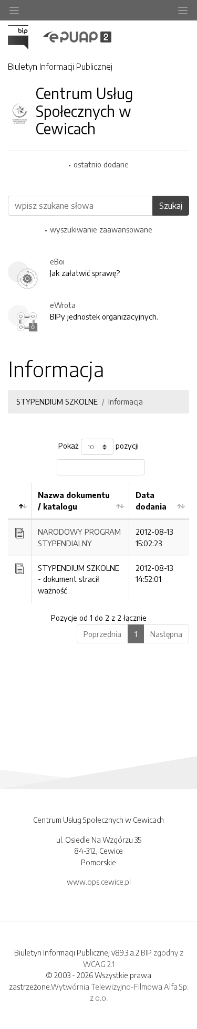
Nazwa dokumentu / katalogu (74, 500)
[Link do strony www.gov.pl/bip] (24, 36)
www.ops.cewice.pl (99, 881)
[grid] (98, 542)
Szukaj (170, 205)
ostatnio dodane (101, 164)
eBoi (57, 261)
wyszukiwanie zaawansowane (101, 229)
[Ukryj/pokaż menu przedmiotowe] (14, 10)
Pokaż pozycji (98, 446)
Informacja (125, 401)
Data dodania (151, 500)
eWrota (63, 305)
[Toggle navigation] (183, 10)
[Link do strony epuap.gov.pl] (77, 36)
